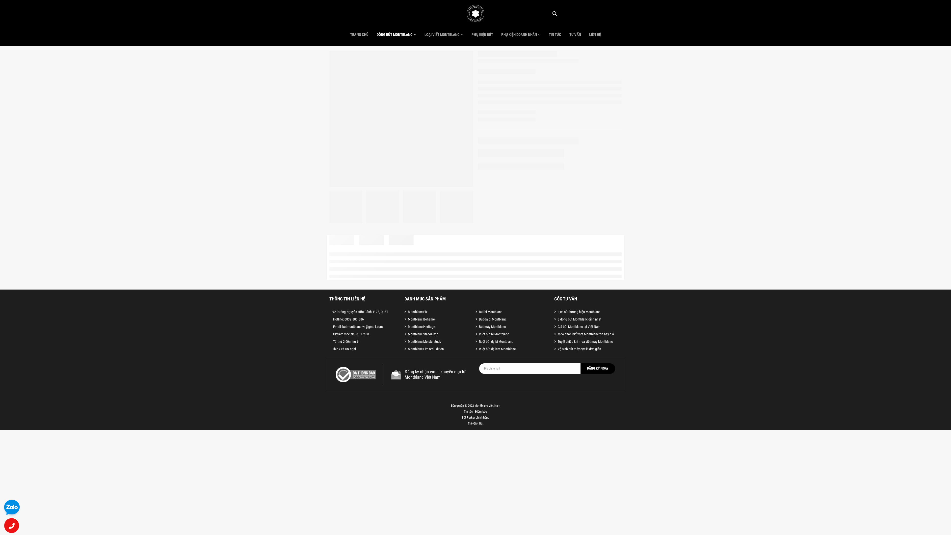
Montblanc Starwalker (423, 334)
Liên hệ (595, 34)
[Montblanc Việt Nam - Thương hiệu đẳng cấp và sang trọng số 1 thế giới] (475, 13)
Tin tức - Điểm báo (475, 411)
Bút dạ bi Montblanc (492, 319)
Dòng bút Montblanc (395, 34)
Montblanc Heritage (421, 327)
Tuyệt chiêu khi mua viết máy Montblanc (585, 342)
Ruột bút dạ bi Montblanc (496, 342)
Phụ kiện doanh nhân (519, 34)
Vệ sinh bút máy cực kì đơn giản (579, 349)
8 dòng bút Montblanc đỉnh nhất (579, 319)
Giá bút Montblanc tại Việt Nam (579, 327)
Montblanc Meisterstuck (424, 342)
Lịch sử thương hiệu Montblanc (579, 312)
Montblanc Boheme (421, 319)
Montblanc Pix (417, 312)
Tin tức (555, 34)
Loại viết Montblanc (442, 34)
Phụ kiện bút (482, 34)
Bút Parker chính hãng (475, 417)
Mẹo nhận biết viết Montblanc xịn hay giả (586, 334)
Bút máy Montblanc (492, 327)
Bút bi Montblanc (490, 312)
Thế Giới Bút (475, 423)
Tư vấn (575, 34)
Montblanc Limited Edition (426, 349)
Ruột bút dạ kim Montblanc (497, 349)
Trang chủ (359, 34)
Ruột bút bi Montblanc (494, 334)
